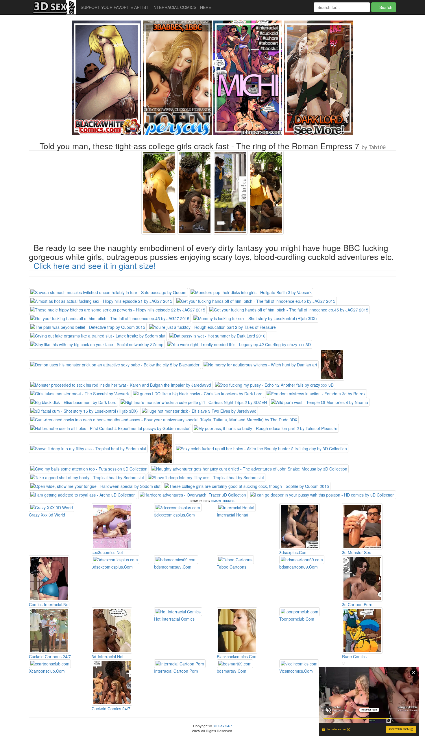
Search (385, 7)
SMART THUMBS (222, 501)
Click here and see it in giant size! (95, 265)
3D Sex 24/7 (222, 725)
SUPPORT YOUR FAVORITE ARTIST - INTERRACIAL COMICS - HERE (146, 7)
